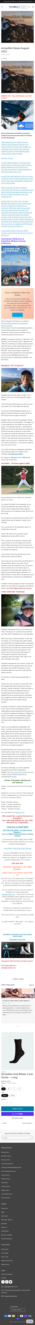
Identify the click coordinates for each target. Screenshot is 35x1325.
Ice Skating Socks (6, 1194)
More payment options (17, 1118)
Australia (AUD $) (16, 1309)
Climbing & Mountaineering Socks (11, 1167)
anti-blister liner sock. (17, 939)
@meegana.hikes (17, 454)
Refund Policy (5, 1264)
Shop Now (17, 315)
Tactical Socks (5, 1197)
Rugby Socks (5, 1190)
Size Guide (4, 1216)
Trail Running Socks (7, 1163)
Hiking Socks (5, 1152)
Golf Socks (4, 1182)
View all (31, 985)
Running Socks (5, 1159)
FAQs (2, 1212)
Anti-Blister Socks (17, 301)
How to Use (4, 1257)
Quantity (3, 1099)
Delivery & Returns (6, 1219)
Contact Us (4, 1208)
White (13, 1095)
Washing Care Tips (6, 1260)
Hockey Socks (5, 1186)
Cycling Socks (5, 1175)
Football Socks (5, 1178)
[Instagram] (3, 1283)
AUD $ (23, 7)
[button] (2, 7)
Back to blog (18, 979)
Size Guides (4, 1253)
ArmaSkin (15, 1321)
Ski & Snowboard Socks (8, 1171)
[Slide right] (21, 1026)
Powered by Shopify (21, 1321)
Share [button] (5, 58)
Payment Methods (6, 1238)
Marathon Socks (6, 1156)
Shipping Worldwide (10, 1296)
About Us (4, 1227)
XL (20, 1089)
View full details (27, 1123)
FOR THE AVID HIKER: (11, 830)
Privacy (3, 1278)
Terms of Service (6, 1274)
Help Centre (4, 1249)
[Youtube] (10, 1283)
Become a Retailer (6, 1235)
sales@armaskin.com (8, 894)
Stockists (4, 1223)
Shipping (3, 1083)
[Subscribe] (31, 1138)
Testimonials (5, 1231)
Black (5, 1095)
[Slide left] (13, 1026)
